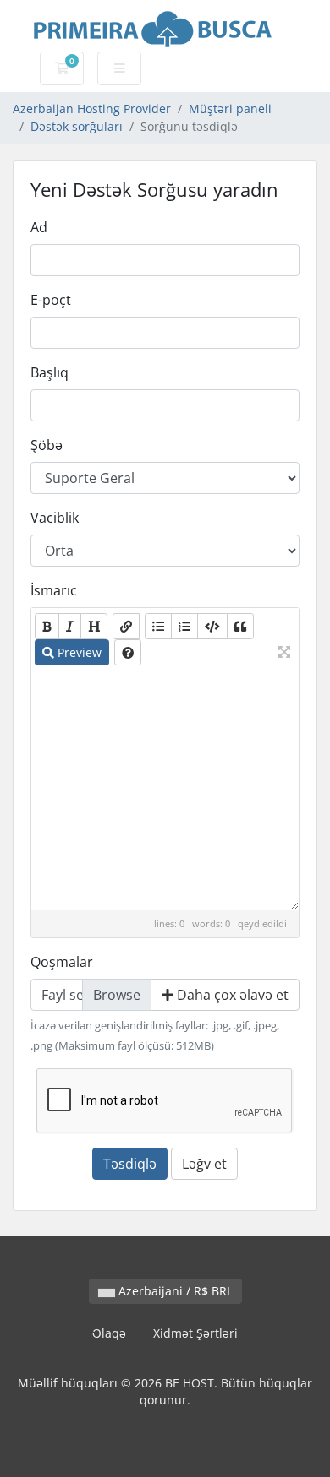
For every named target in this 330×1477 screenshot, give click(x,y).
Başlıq (49, 372)
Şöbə (46, 445)
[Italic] (69, 626)
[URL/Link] (126, 626)
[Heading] (93, 626)
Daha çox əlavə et (231, 995)
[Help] (127, 652)
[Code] (212, 626)
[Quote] (240, 626)
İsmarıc (53, 590)
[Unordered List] (158, 626)
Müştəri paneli (230, 108)
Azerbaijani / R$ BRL (174, 1291)
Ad (38, 227)
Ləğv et (204, 1163)
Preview (78, 652)
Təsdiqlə (130, 1163)
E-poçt (50, 300)
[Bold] (47, 626)
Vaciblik (54, 517)
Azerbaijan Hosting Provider (92, 108)
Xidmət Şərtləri (195, 1333)
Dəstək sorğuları (76, 126)
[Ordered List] (184, 626)
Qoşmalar (61, 962)
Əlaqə (109, 1333)
